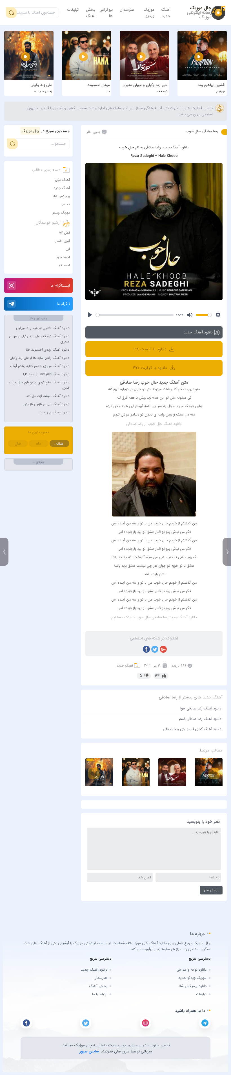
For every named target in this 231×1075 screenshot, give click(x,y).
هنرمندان (127, 9)
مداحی (65, 204)
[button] (90, 760)
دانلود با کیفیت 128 (150, 349)
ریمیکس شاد (61, 196)
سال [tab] (18, 443)
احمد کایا (64, 265)
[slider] (135, 315)
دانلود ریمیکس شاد (192, 986)
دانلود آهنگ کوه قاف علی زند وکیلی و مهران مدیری (39, 338)
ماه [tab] (38, 443)
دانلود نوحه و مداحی (191, 970)
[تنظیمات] (218, 314)
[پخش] (89, 314)
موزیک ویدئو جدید (192, 978)
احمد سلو (63, 257)
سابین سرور (89, 1051)
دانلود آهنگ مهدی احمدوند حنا (47, 349)
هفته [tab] (59, 443)
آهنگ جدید (165, 12)
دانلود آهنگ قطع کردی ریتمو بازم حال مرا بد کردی (38, 385)
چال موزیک (200, 8)
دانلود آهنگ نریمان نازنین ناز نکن (46, 404)
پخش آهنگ (90, 12)
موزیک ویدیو (148, 12)
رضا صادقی (168, 697)
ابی (67, 249)
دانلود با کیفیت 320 (150, 367)
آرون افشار (62, 240)
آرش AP (64, 232)
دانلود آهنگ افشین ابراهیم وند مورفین (42, 328)
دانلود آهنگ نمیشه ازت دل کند (47, 396)
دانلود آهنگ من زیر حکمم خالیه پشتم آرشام (39, 366)
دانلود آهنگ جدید (94, 970)
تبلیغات (73, 9)
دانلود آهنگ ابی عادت (54, 412)
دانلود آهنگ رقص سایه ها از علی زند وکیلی (39, 357)
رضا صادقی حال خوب (202, 131)
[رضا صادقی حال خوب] (154, 231)
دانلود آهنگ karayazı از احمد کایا (46, 374)
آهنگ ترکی (62, 180)
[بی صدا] (189, 314)
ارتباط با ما (99, 994)
